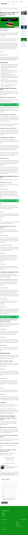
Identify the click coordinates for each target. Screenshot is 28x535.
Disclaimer (17, 524)
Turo (2, 8)
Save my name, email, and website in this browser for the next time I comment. (9, 499)
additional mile (5, 374)
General (10, 1)
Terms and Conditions (18, 525)
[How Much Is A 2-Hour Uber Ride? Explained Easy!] (24, 40)
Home (1, 8)
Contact (13, 3)
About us (3, 514)
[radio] (6, 461)
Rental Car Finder (14, 1)
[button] (9, 6)
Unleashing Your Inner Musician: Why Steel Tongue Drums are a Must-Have (23, 33)
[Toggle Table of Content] (17, 54)
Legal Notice (17, 521)
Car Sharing (21, 1)
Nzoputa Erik (5, 28)
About (9, 3)
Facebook (3, 521)
